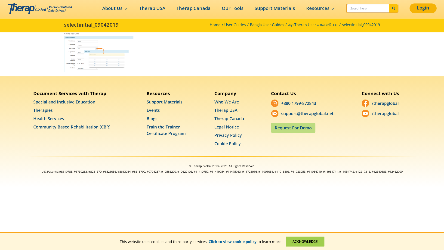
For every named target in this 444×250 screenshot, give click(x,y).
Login (423, 8)
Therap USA (152, 8)
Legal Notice (226, 127)
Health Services (48, 118)
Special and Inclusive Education (64, 102)
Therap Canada (193, 8)
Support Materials (275, 8)
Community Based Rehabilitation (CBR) (72, 127)
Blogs (152, 118)
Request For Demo (293, 128)
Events (153, 110)
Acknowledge (305, 241)
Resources (318, 8)
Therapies (43, 110)
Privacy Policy (228, 135)
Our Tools (233, 8)
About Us (112, 8)
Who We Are (226, 102)
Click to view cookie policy (232, 241)
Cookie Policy (227, 143)
